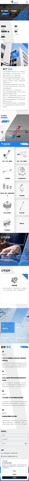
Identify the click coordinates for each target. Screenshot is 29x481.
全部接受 (14, 477)
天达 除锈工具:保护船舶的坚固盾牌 (12, 398)
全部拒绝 (14, 474)
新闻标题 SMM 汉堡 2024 (9, 416)
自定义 (14, 471)
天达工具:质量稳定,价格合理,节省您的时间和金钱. (14, 359)
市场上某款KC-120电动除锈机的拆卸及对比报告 (14, 379)
